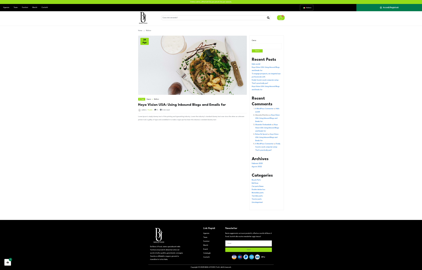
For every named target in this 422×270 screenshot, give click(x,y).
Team (16, 7)
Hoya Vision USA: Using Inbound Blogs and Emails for (182, 105)
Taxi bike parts (257, 196)
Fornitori (25, 7)
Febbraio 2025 (257, 163)
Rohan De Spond (261, 134)
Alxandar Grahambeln (263, 125)
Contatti (45, 7)
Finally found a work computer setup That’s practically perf (267, 147)
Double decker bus (258, 189)
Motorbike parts (258, 193)
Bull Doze (255, 183)
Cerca (254, 40)
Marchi (34, 7)
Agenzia (6, 7)
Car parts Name (257, 186)
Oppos (148, 99)
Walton (156, 99)
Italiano (308, 8)
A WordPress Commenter (264, 109)
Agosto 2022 (257, 167)
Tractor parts (257, 199)
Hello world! (256, 64)
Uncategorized (257, 202)
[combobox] (214, 17)
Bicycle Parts (256, 180)
